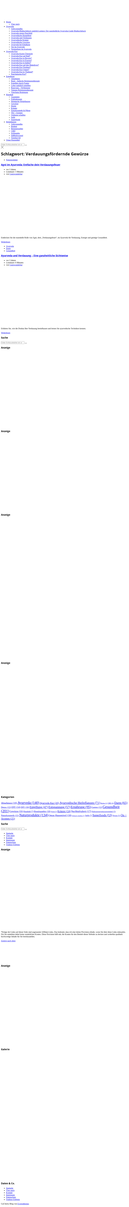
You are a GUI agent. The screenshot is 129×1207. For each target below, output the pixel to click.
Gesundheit (10, 251)
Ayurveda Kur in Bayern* (21, 58)
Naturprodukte (12, 160)
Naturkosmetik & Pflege (20, 110)
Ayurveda (10, 26)
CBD (13, 131)
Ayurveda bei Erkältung (20, 45)
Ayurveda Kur (12, 51)
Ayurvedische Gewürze (20, 42)
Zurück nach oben (8, 941)
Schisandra (15, 133)
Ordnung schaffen (18, 115)
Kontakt (9, 838)
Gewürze (14, 104)
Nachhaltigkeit (81, 811)
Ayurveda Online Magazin (63, 17)
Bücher (104, 803)
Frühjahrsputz (16, 99)
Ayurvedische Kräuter (20, 40)
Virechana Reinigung (19, 92)
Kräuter (14, 108)
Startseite (9, 833)
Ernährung (81, 807)
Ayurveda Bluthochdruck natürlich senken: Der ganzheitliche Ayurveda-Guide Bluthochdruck (48, 31)
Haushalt (9, 95)
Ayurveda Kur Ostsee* (20, 70)
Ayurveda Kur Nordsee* (21, 67)
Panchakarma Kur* (18, 74)
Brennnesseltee (17, 129)
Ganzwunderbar (16, 174)
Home (8, 22)
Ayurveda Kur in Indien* (21, 63)
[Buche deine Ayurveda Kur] (39, 426)
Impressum (10, 840)
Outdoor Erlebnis (13, 845)
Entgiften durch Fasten (20, 83)
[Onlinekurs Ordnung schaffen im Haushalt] (39, 510)
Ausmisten (15, 97)
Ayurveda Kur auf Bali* (20, 56)
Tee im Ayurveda (18, 47)
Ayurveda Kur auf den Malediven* (25, 65)
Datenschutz (11, 842)
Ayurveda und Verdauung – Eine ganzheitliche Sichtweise (34, 255)
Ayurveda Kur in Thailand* (22, 72)
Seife (13, 117)
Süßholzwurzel (17, 135)
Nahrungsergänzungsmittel (104, 812)
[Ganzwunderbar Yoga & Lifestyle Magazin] (54, 792)
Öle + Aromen (17, 113)
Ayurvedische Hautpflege (21, 35)
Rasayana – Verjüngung (20, 88)
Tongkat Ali (16, 138)
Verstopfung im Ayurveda (21, 49)
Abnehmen (15, 79)
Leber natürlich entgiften (21, 85)
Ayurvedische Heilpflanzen (79, 802)
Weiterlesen (5, 242)
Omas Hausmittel (13, 140)
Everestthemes (23, 1204)
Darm (8, 248)
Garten (97, 807)
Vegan (116, 816)
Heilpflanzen (11, 122)
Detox (6, 807)
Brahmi (14, 126)
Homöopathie (42, 811)
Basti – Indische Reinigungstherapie (25, 81)
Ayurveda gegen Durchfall (21, 33)
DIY (15, 807)
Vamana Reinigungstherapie (22, 90)
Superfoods (15, 120)
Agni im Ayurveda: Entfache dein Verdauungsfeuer (30, 164)
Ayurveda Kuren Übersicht (22, 54)
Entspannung (59, 807)
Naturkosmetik (10, 815)
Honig (13, 106)
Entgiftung (10, 76)
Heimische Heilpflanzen (20, 101)
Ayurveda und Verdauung (21, 38)
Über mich (15, 24)
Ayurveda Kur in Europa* (21, 60)
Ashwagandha (17, 29)
